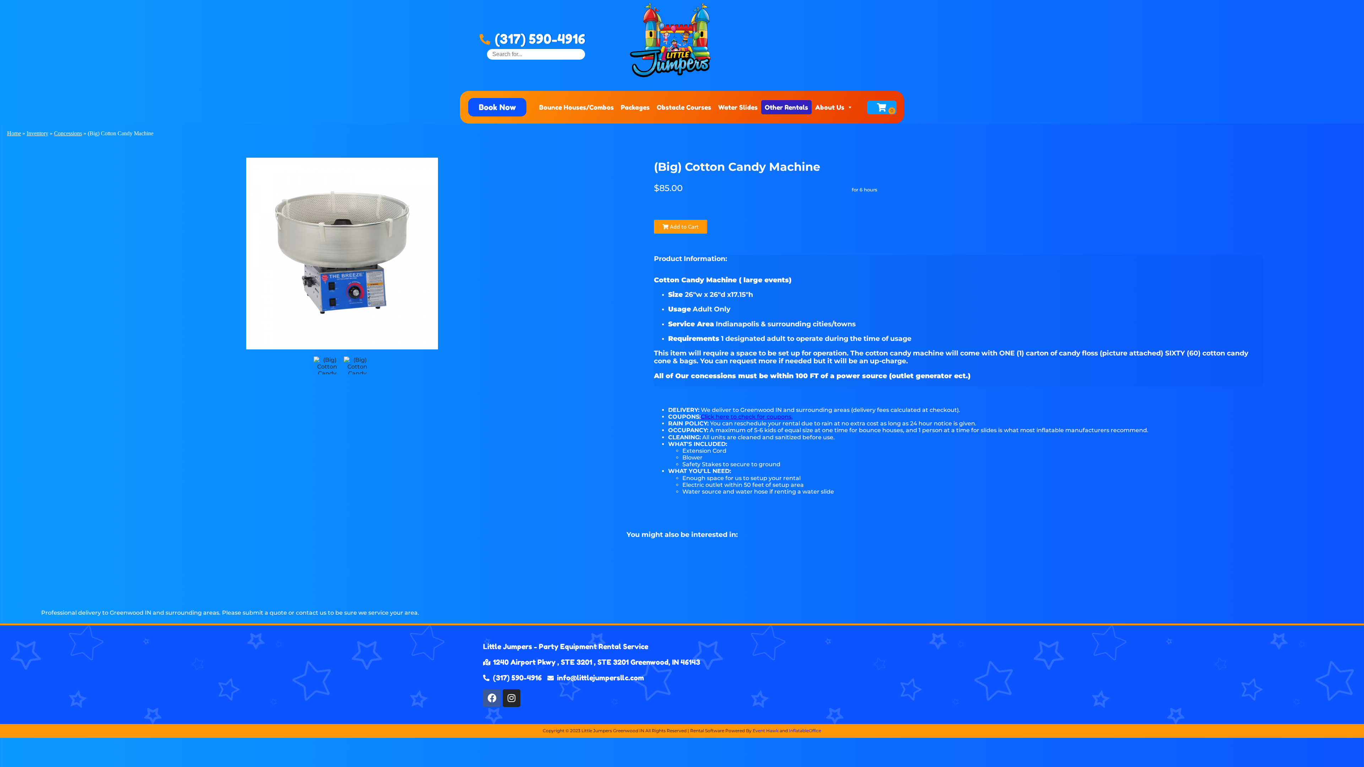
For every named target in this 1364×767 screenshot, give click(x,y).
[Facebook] (492, 698)
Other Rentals (786, 107)
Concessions (68, 133)
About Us (829, 107)
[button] (497, 107)
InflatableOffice (805, 730)
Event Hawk (766, 730)
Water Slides (738, 107)
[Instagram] (511, 698)
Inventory (37, 133)
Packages (635, 107)
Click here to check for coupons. (747, 416)
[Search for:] (536, 54)
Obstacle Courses (684, 107)
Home (14, 133)
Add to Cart (684, 226)
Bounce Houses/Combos (576, 107)
